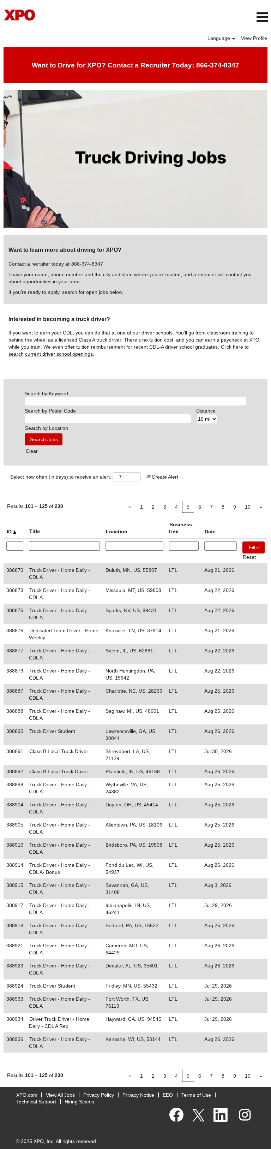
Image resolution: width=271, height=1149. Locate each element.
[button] (180, 17)
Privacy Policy (98, 1095)
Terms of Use (196, 1095)
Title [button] (34, 531)
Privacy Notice (138, 1095)
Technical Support (36, 1101)
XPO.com (26, 1095)
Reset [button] (249, 557)
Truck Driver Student (52, 731)
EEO (168, 1095)
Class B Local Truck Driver (58, 751)
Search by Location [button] (46, 428)
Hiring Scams (79, 1101)
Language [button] (219, 38)
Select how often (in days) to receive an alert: (60, 477)
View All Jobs (60, 1095)
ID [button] (10, 531)
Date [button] (210, 531)
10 (248, 507)
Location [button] (116, 531)
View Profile (254, 38)
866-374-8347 (217, 65)
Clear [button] (32, 451)
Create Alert (164, 477)
